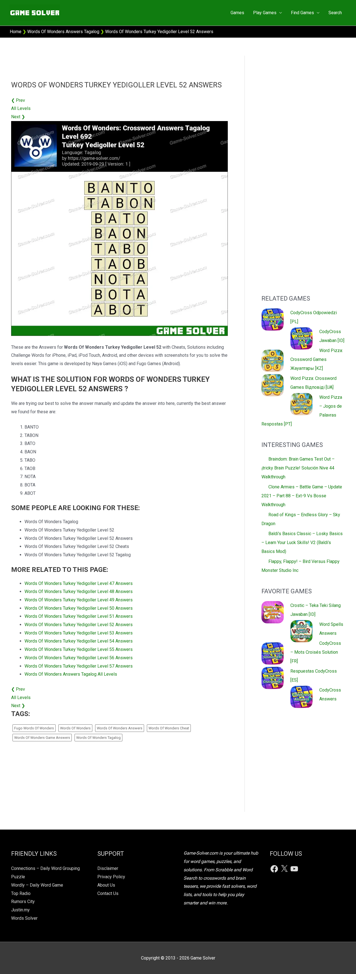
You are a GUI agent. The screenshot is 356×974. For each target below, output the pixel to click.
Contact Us (107, 893)
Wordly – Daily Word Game (37, 885)
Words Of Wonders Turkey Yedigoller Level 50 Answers (78, 608)
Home (15, 31)
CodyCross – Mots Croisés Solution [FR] (315, 652)
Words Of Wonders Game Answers (42, 738)
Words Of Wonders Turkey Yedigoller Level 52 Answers (78, 624)
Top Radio (21, 893)
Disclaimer (107, 868)
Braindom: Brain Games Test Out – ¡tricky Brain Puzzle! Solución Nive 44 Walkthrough (298, 467)
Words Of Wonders (75, 728)
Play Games (264, 12)
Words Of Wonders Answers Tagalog (63, 31)
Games (237, 12)
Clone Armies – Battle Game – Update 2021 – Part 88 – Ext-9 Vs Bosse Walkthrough (301, 495)
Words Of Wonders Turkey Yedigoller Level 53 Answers (78, 633)
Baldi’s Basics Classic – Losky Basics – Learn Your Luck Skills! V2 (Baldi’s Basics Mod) (302, 542)
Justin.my (20, 909)
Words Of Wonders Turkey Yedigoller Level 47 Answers (78, 583)
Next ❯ (18, 116)
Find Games (302, 12)
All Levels (21, 108)
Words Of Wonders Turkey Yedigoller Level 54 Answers (78, 641)
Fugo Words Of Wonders (34, 728)
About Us (106, 885)
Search (335, 12)
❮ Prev (18, 100)
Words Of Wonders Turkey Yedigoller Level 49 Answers (78, 599)
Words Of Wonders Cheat (169, 728)
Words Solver (24, 918)
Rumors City (23, 901)
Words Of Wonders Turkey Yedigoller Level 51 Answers (78, 616)
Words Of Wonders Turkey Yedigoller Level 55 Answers (78, 649)
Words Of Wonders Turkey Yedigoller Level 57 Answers (78, 666)
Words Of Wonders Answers (119, 728)
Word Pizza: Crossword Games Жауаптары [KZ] (316, 359)
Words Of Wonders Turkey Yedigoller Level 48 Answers (78, 591)
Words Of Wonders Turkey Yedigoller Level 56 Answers (78, 657)
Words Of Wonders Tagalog (98, 738)
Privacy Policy (111, 876)
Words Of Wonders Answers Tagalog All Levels (70, 674)
